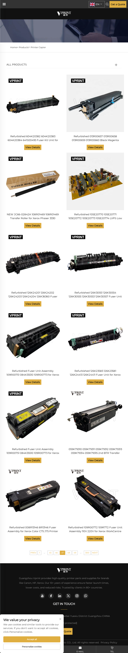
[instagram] (77, 596)
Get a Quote (118, 4)
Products (23, 47)
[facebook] (51, 596)
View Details (33, 147)
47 (62, 552)
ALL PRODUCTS (16, 64)
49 (75, 552)
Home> (14, 47)
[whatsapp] (85, 596)
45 (50, 552)
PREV (33, 552)
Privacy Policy (109, 642)
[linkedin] (59, 596)
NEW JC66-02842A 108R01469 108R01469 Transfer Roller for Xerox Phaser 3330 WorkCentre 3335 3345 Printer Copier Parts (32, 216)
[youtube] (42, 596)
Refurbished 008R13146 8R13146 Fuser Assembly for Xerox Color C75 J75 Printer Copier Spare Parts (33, 529)
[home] (64, 13)
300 (87, 552)
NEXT (95, 552)
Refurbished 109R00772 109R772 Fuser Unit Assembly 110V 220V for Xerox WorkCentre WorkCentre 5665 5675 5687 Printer (95, 529)
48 (68, 552)
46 (56, 552)
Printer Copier (38, 47)
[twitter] (68, 596)
